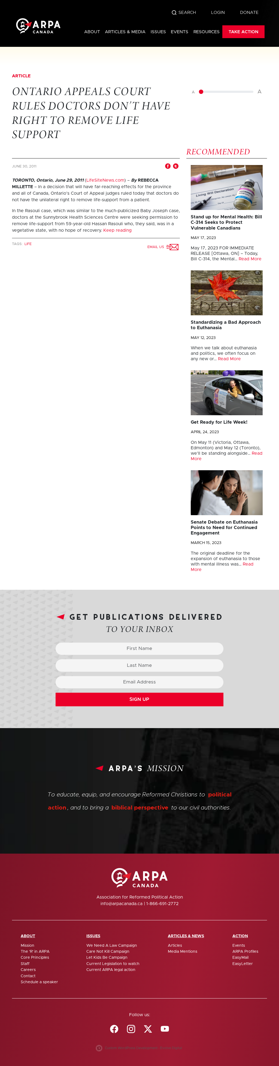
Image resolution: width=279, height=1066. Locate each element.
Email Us (156, 247)
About (92, 32)
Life (28, 244)
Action (240, 936)
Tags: (17, 244)
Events (179, 32)
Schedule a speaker (39, 982)
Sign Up (139, 699)
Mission (27, 946)
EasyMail (240, 958)
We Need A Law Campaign (111, 946)
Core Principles (35, 958)
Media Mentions (182, 952)
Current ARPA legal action (110, 970)
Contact (28, 976)
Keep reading (117, 230)
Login (218, 12)
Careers (28, 970)
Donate (249, 12)
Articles (175, 946)
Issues (158, 32)
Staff (25, 964)
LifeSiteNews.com (105, 180)
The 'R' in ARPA (35, 952)
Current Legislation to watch (113, 964)
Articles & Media (125, 32)
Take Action (243, 32)
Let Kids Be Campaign (107, 958)
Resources (206, 32)
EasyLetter (242, 964)
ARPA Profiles (245, 952)
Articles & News (186, 936)
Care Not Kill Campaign (107, 952)
